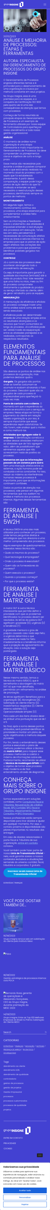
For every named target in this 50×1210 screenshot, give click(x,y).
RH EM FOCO (28, 1049)
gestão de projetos (12, 1087)
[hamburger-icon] (40, 1155)
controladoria (9, 1079)
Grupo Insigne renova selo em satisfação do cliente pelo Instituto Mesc (24, 940)
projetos (7, 1109)
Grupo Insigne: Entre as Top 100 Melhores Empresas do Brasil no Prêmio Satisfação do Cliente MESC (23, 1020)
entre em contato (28, 843)
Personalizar (25, 1197)
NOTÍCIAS (40, 1046)
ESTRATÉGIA (8, 883)
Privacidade (10, 1143)
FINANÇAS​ (18, 883)
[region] (25, 1186)
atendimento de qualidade (15, 1074)
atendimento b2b (11, 1070)
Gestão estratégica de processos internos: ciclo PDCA (24, 979)
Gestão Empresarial (12, 1092)
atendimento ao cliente (14, 1066)
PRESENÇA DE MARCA (12, 1049)
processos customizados (15, 1101)
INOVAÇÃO (29, 1046)
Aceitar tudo (25, 1190)
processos (8, 1096)
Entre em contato (13, 1137)
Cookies (8, 1148)
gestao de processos (13, 1083)
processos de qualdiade (14, 1105)
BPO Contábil (18, 807)
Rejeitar (25, 1204)
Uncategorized (9, 1053)
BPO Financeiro (25, 813)
